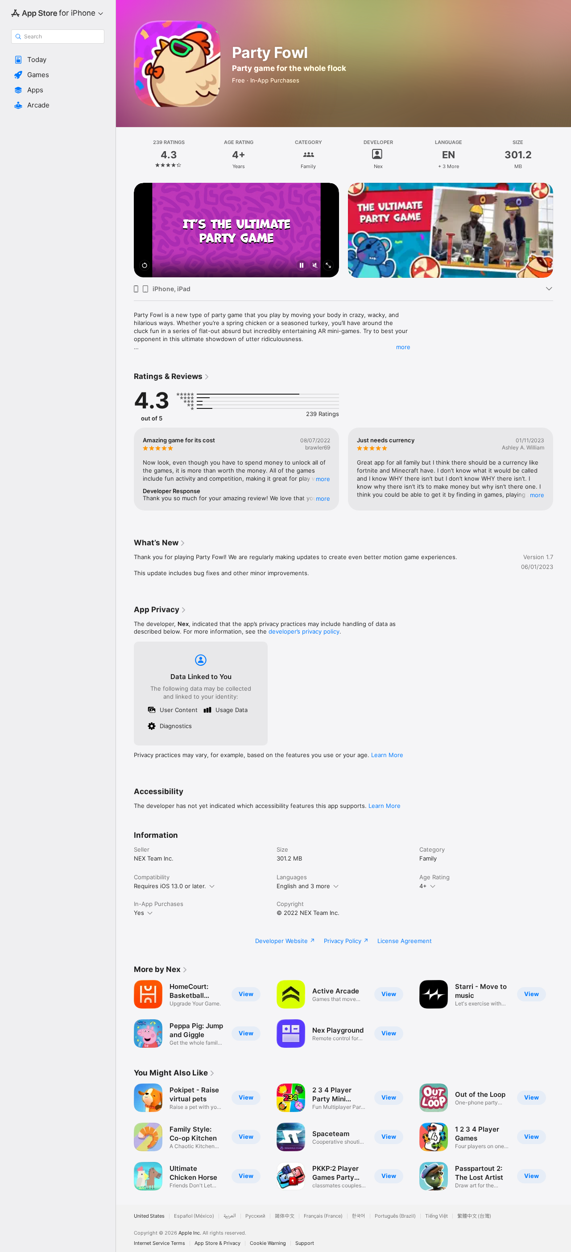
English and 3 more (303, 886)
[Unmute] (315, 266)
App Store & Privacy (217, 1243)
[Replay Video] (144, 266)
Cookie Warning (268, 1243)
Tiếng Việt (436, 1216)
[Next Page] (562, 230)
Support (304, 1243)
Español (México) (194, 1216)
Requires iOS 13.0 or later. (170, 886)
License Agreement (404, 940)
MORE (323, 478)
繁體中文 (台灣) (474, 1216)
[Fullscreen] (328, 266)
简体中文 (284, 1216)
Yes (139, 912)
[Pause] (301, 266)
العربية (229, 1216)
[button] (58, 59)
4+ (423, 886)
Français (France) (323, 1216)
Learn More (387, 754)
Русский (255, 1216)
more (403, 346)
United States (149, 1216)
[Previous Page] (125, 230)
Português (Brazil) (395, 1216)
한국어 (358, 1216)
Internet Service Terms (159, 1243)
